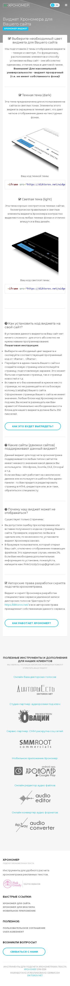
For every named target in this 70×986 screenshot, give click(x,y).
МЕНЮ (66, 5)
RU (53, 5)
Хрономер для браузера (19, 907)
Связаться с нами (24, 951)
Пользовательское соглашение (24, 928)
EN (57, 5)
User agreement (13, 931)
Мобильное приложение (19, 911)
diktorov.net (35, 975)
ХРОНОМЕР (30, 969)
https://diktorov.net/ (16, 604)
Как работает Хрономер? (31, 623)
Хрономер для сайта (16, 903)
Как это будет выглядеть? (32, 426)
